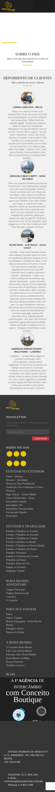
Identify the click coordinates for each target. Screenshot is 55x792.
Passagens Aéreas (14, 628)
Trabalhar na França (16, 559)
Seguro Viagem (14, 617)
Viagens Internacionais (17, 593)
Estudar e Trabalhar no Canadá (21, 538)
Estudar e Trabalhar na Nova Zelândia (25, 545)
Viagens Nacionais (15, 589)
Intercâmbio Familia (16, 501)
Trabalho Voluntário (16, 552)
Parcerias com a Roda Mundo (21, 654)
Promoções (11, 515)
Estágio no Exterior (16, 567)
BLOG (10, 674)
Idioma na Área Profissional (20, 483)
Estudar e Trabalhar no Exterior (22, 531)
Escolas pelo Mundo (16, 512)
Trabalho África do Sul (18, 563)
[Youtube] (23, 463)
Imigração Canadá (15, 570)
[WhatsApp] (23, 454)
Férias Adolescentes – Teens (20, 498)
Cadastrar (40, 439)
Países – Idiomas (14, 476)
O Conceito (12, 600)
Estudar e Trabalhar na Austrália (22, 534)
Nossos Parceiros (14, 661)
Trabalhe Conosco (15, 665)
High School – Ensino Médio (21, 494)
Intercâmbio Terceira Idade (19, 508)
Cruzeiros (11, 596)
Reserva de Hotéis (15, 632)
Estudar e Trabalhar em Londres (22, 556)
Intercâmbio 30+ (14, 505)
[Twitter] (16, 454)
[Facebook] (9, 454)
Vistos (9, 614)
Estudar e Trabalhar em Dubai (21, 549)
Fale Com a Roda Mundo (19, 650)
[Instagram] (9, 463)
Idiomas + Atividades (17, 480)
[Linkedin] (16, 463)
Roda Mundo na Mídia (18, 658)
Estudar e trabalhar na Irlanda (21, 542)
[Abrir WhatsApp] (48, 785)
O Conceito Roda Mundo (19, 647)
